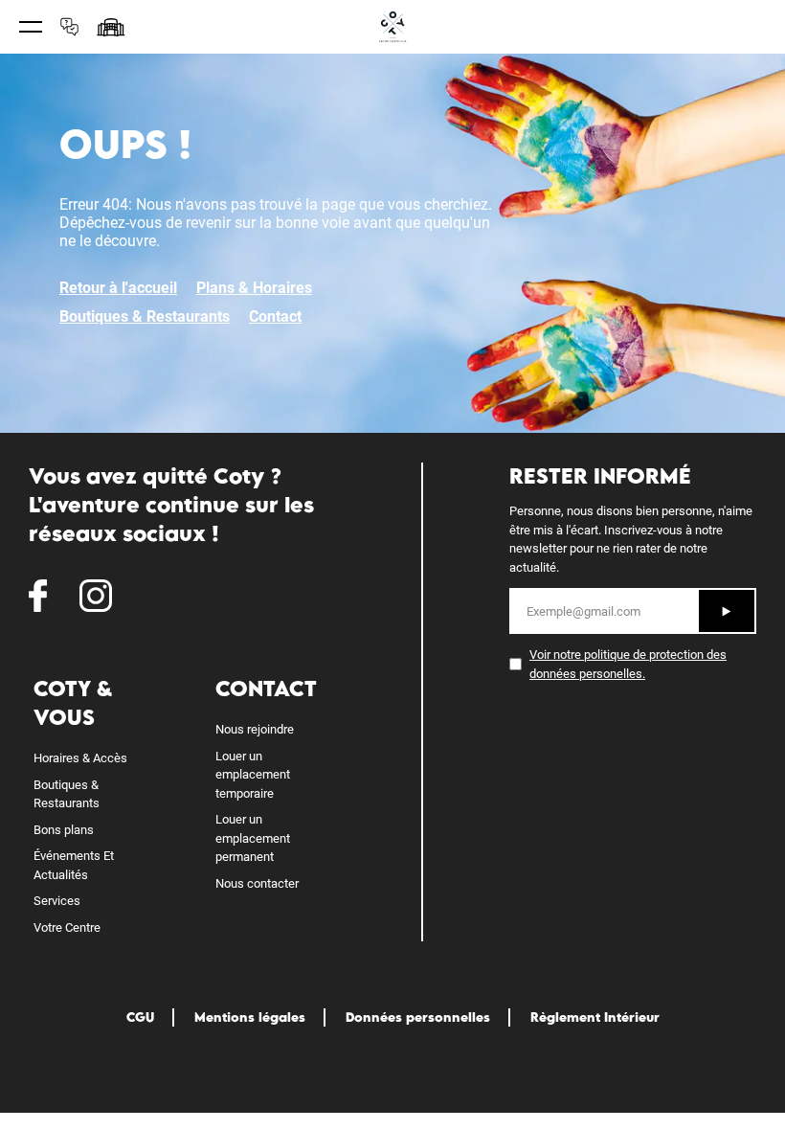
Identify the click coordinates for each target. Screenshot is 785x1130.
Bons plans (64, 830)
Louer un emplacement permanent (252, 838)
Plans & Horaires (254, 288)
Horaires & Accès (80, 758)
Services (57, 900)
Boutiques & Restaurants (144, 316)
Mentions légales (249, 1017)
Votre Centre (67, 927)
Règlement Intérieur (595, 1017)
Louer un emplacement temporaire (252, 775)
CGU (140, 1017)
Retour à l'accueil (118, 288)
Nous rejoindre (254, 729)
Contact (275, 316)
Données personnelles (418, 1017)
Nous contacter (257, 883)
